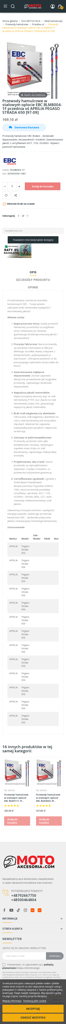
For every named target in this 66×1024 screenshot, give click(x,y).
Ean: (4, 173)
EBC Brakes (9, 790)
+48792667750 (23, 895)
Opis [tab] (33, 272)
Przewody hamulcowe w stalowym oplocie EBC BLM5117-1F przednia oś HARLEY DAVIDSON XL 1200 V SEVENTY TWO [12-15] (16, 798)
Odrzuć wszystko (33, 1017)
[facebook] (4, 910)
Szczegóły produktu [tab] (33, 280)
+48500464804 (23, 900)
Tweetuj (23, 215)
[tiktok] (18, 910)
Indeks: (6, 169)
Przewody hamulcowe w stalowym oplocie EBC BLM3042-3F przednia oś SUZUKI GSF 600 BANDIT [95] (48, 798)
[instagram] (25, 910)
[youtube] (11, 910)
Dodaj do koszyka (42, 186)
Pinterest (27, 215)
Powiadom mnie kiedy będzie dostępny (33, 239)
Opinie (33, 287)
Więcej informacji (11, 1000)
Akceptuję (33, 1009)
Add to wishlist (6, 195)
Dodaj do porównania (15, 195)
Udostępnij (18, 215)
